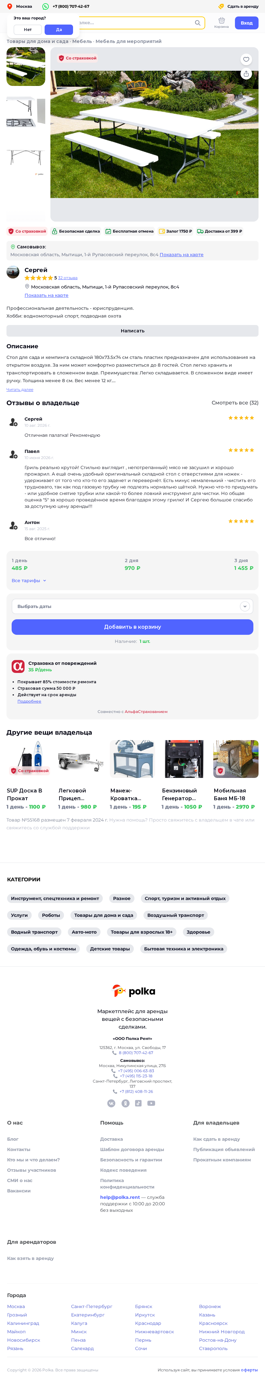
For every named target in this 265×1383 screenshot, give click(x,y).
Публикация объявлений (224, 1149)
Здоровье (198, 932)
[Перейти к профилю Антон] (13, 526)
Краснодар (148, 1323)
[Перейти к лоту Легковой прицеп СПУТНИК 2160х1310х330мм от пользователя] (80, 783)
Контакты (18, 1149)
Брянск (143, 1306)
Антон (32, 522)
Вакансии (19, 1191)
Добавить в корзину (132, 627)
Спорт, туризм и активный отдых (185, 898)
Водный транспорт (34, 932)
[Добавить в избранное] (246, 59)
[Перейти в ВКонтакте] (111, 1103)
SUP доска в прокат (24, 795)
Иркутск (145, 1315)
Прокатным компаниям (222, 1160)
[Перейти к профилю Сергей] (12, 272)
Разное (122, 898)
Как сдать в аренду (216, 1139)
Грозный (17, 1315)
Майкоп (16, 1332)
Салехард (82, 1348)
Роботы (51, 915)
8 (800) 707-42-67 (136, 1052)
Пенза (78, 1340)
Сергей (36, 270)
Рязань (15, 1348)
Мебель (82, 41)
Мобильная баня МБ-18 (230, 795)
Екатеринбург (88, 1315)
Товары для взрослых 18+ (142, 932)
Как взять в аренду (30, 1258)
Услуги (19, 915)
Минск (79, 1332)
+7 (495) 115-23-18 (136, 1076)
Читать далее (19, 389)
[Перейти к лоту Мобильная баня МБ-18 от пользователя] (236, 783)
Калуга (79, 1323)
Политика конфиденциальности (127, 1184)
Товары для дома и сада (37, 41)
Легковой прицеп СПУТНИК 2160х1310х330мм (80, 795)
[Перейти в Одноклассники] (125, 1103)
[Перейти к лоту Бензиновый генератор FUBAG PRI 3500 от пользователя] (184, 783)
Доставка (111, 1139)
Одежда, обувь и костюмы (43, 949)
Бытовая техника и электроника (183, 949)
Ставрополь (213, 1348)
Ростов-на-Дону (218, 1340)
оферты (249, 1369)
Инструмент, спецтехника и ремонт (55, 898)
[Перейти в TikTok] (138, 1103)
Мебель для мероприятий (129, 41)
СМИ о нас (19, 1180)
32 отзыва (68, 277)
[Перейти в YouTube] (151, 1103)
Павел (32, 451)
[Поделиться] (246, 73)
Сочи (141, 1348)
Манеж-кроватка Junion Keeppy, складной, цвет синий (130, 795)
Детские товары (110, 949)
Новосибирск (23, 1340)
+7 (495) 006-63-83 (136, 1070)
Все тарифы (26, 580)
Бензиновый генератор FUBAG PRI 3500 (184, 795)
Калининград (23, 1323)
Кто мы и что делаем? (33, 1160)
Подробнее (29, 701)
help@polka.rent (120, 1197)
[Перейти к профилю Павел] (13, 454)
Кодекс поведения (123, 1170)
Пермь (143, 1340)
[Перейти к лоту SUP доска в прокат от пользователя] (29, 783)
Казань (207, 1315)
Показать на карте (182, 254)
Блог (12, 1139)
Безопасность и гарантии (131, 1160)
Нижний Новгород (222, 1332)
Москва (16, 1306)
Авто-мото (84, 932)
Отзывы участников (31, 1170)
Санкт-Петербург (91, 1306)
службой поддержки (65, 828)
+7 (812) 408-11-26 (136, 1091)
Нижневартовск (154, 1332)
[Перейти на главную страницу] (133, 992)
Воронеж (210, 1306)
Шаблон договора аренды (132, 1149)
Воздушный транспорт (175, 915)
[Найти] (198, 22)
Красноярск (213, 1323)
